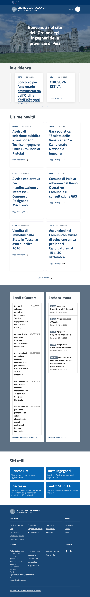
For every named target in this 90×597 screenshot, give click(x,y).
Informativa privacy (53, 551)
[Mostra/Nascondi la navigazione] (2, 9)
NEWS (20, 77)
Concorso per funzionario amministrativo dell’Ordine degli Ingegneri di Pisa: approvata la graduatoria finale (29, 100)
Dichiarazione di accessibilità (33, 560)
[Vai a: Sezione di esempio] (45, 53)
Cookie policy (51, 555)
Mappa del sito (33, 565)
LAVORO (15, 126)
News (67, 532)
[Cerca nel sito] (77, 9)
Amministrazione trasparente (34, 553)
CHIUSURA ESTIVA (58, 84)
